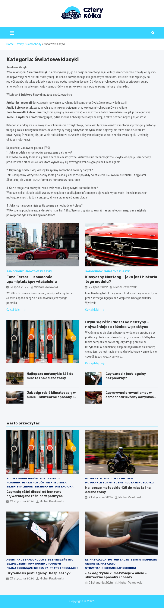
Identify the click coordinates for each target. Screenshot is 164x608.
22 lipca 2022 (98, 287)
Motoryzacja (50, 478)
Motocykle (93, 478)
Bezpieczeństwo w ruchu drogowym (33, 563)
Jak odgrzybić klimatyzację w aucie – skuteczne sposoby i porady (51, 397)
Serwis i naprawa (144, 559)
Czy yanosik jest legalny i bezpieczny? (126, 376)
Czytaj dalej (13, 309)
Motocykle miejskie (118, 478)
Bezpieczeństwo (60, 559)
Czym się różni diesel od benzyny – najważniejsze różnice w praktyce (35, 494)
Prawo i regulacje (64, 567)
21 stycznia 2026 (22, 501)
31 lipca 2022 (19, 287)
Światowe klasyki (38, 271)
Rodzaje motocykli (139, 482)
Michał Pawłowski (46, 287)
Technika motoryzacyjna (53, 486)
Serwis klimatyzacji (100, 563)
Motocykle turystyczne (104, 482)
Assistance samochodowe (26, 559)
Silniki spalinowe (19, 486)
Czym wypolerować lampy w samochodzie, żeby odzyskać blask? (129, 397)
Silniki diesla (56, 482)
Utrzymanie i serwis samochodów (110, 567)
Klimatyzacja (95, 559)
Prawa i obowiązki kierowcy (27, 567)
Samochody (15, 271)
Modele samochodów (22, 478)
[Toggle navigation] (11, 32)
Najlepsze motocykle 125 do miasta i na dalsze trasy (50, 376)
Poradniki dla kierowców (25, 482)
